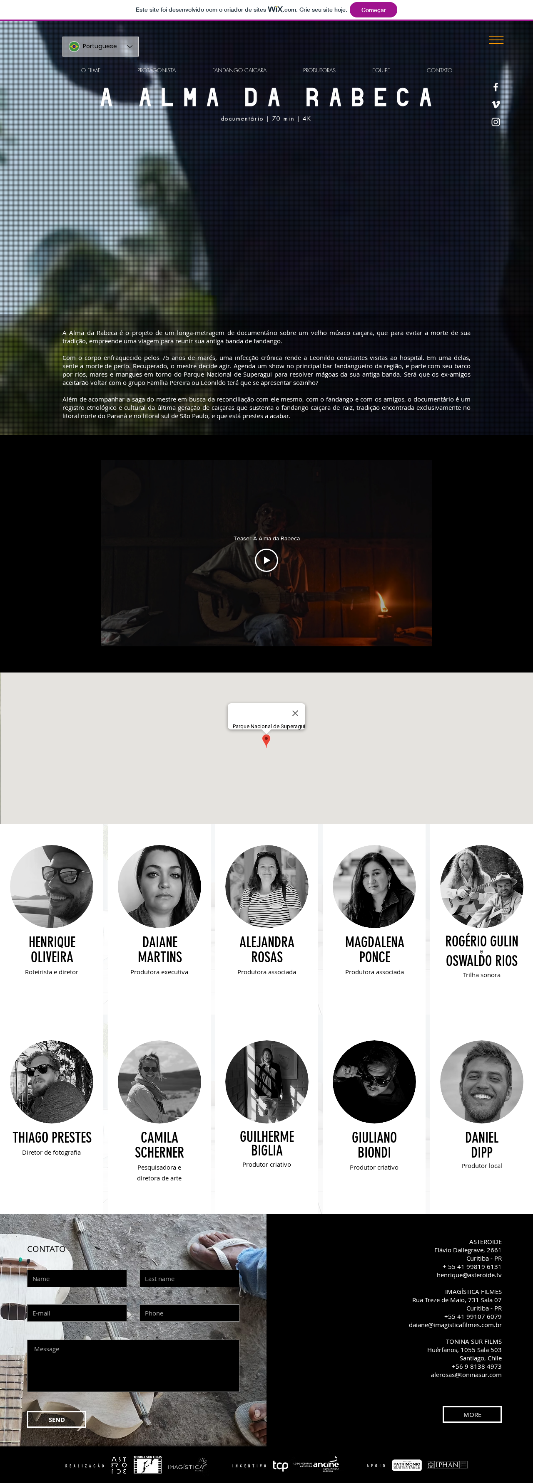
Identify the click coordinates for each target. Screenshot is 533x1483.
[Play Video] (266, 560)
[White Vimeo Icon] (495, 104)
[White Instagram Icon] (495, 122)
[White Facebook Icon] (495, 87)
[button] (496, 40)
